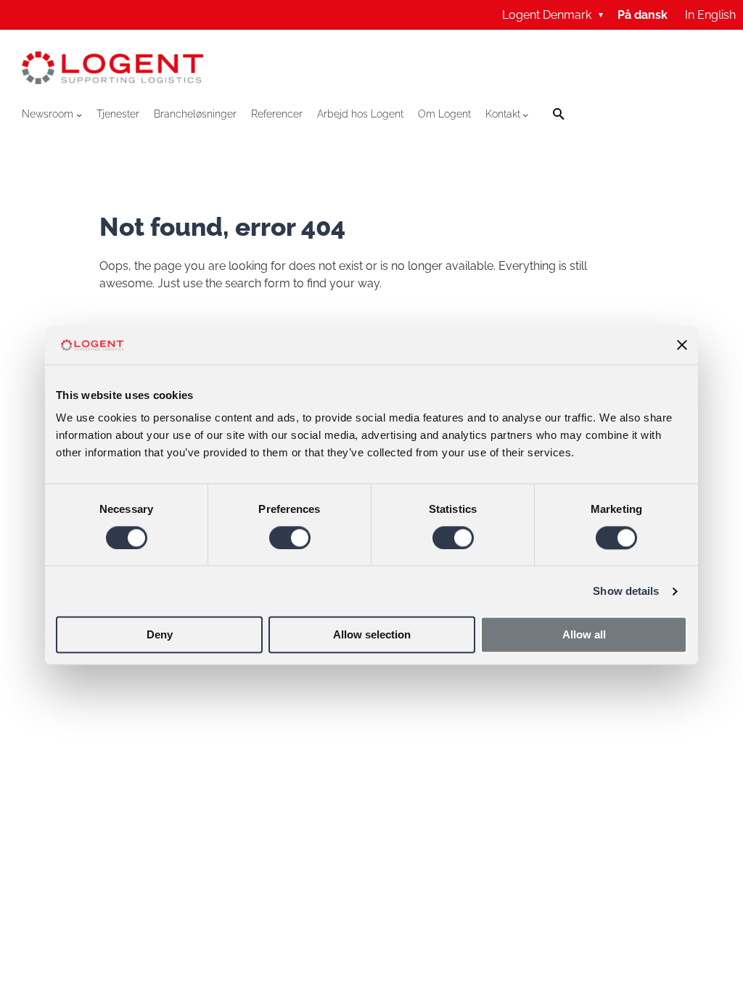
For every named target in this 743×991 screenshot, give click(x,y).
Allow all (584, 635)
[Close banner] (682, 345)
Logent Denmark (552, 15)
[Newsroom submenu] (79, 115)
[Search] (559, 115)
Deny (160, 635)
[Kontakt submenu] (525, 115)
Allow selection (372, 635)
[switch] (290, 537)
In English (710, 15)
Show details (626, 591)
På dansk (642, 15)
